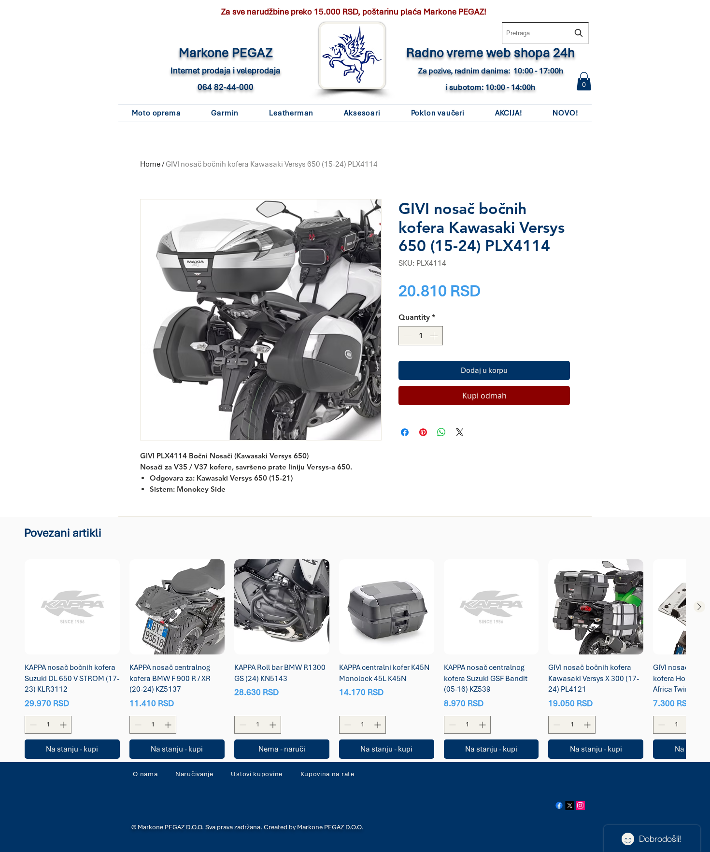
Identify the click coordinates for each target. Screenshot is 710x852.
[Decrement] (406, 336)
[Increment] (434, 336)
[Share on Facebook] (405, 432)
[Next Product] (699, 606)
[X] (569, 805)
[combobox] (545, 33)
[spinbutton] (420, 336)
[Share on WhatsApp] (441, 432)
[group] (355, 659)
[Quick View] (72, 606)
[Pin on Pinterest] (423, 432)
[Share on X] (460, 432)
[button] (584, 81)
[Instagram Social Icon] (580, 805)
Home (150, 164)
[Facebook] (559, 805)
